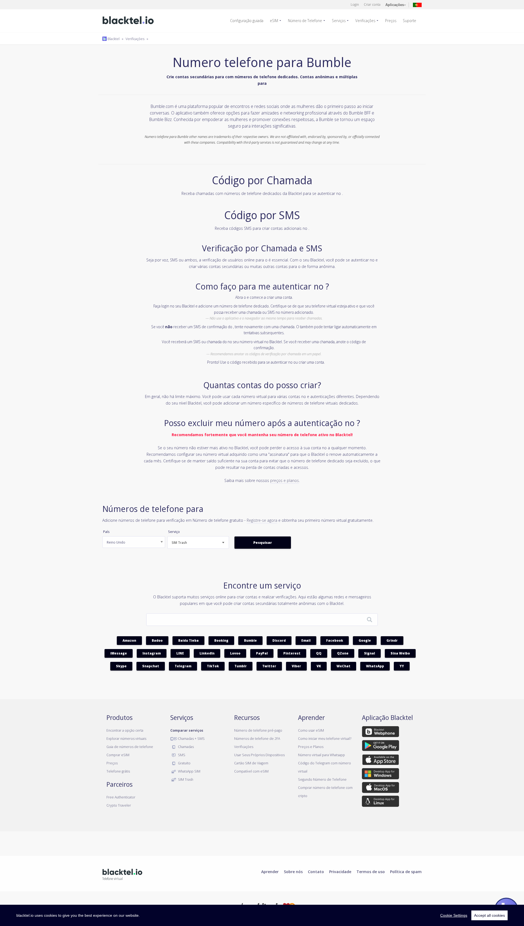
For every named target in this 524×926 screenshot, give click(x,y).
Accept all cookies (489, 915)
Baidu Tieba (188, 640)
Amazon (129, 640)
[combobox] (198, 542)
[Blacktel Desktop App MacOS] (380, 788)
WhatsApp (375, 666)
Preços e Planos (310, 746)
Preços (390, 20)
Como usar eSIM (311, 730)
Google (365, 640)
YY (402, 666)
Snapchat (150, 666)
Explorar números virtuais (126, 738)
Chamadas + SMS (191, 738)
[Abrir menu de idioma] (417, 4)
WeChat (343, 666)
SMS (181, 754)
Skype (121, 666)
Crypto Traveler (118, 805)
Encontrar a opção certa (124, 730)
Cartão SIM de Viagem (251, 763)
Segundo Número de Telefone (322, 779)
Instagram (151, 653)
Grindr (392, 640)
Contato (316, 871)
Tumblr (240, 666)
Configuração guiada (246, 20)
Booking (221, 640)
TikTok (213, 666)
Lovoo (235, 653)
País (106, 531)
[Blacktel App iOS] (380, 760)
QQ (318, 653)
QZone (343, 653)
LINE (180, 653)
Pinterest (291, 653)
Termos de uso (370, 871)
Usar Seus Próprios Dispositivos (259, 754)
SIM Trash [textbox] (179, 542)
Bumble (250, 640)
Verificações (365, 20)
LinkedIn (207, 653)
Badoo (157, 640)
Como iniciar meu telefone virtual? (324, 738)
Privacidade (340, 871)
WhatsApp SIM (188, 771)
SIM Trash (185, 779)
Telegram (183, 666)
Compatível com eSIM (251, 771)
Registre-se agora (262, 520)
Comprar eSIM (117, 754)
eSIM (274, 20)
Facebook (334, 640)
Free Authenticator (120, 797)
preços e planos (284, 480)
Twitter (269, 666)
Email (306, 640)
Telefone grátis (118, 771)
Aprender (270, 871)
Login (355, 4)
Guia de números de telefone (129, 746)
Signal (369, 653)
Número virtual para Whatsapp (321, 754)
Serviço (174, 531)
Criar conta (372, 4)
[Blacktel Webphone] (380, 732)
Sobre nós (293, 871)
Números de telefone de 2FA (257, 738)
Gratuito (183, 763)
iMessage (118, 653)
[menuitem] (249, 20)
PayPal (262, 653)
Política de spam (406, 871)
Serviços (339, 20)
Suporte (409, 20)
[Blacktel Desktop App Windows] (380, 774)
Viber (296, 666)
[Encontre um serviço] (369, 620)
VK (319, 666)
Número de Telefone (305, 20)
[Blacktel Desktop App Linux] (380, 802)
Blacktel (113, 38)
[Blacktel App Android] (380, 746)
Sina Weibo (400, 653)
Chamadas (185, 746)
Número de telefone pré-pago (258, 730)
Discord (279, 640)
